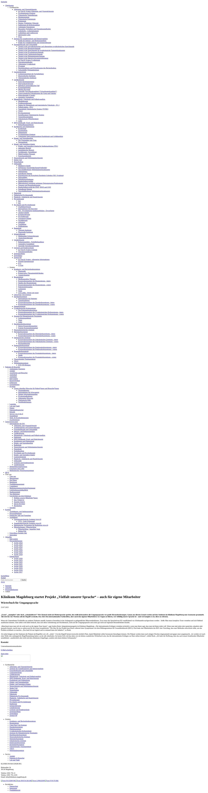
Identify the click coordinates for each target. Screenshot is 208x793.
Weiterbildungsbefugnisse (18, 467)
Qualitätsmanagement (17, 484)
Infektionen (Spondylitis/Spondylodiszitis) (32, 168)
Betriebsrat (13, 482)
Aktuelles (8, 588)
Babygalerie (14, 379)
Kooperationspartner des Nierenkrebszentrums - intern (36, 334)
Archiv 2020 (18, 551)
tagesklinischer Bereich (26, 150)
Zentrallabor (18, 256)
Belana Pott (22, 531)
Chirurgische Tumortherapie (27, 15)
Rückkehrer (18, 506)
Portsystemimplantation (26, 82)
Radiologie (17, 228)
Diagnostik (22, 271)
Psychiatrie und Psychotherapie (24, 205)
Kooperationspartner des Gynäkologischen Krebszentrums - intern (40, 312)
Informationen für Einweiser (27, 209)
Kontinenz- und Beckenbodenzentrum (27, 269)
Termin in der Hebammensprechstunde (31, 56)
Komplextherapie (24, 214)
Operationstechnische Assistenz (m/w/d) (27, 519)
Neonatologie (22, 142)
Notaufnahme (18, 162)
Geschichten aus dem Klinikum (20, 496)
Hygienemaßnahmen (25, 396)
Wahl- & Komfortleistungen (19, 418)
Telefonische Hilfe (24, 400)
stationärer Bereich (24, 148)
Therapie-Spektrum (24, 230)
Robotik (12, 412)
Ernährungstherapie (25, 103)
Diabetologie (22, 132)
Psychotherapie (23, 216)
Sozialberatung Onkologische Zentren (31, 115)
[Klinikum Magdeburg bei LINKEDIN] (38, 781)
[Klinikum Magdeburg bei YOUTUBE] (51, 781)
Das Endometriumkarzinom (27, 310)
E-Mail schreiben (7, 650)
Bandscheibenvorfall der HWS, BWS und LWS (34, 187)
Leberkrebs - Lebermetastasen (28, 31)
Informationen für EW (17, 424)
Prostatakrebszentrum (21, 351)
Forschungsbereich (24, 156)
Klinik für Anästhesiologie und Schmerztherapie (34, 43)
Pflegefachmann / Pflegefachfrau (25, 527)
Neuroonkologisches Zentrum (24, 330)
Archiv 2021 (18, 549)
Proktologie (22, 21)
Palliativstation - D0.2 (25, 107)
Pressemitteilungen (16, 541)
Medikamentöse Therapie (27, 279)
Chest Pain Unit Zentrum (22, 295)
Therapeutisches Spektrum (27, 78)
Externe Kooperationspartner (28, 328)
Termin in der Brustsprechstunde (29, 48)
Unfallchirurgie (19, 240)
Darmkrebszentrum (20, 297)
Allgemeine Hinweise (25, 398)
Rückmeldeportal (24, 343)
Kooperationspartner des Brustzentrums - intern (34, 281)
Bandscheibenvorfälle (25, 181)
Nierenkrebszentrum (21, 332)
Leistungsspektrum (24, 318)
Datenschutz (14, 786)
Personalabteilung (16, 513)
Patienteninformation (25, 287)
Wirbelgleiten (22, 171)
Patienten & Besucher (17, 758)
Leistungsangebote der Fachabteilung (31, 74)
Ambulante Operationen (26, 27)
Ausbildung (22, 224)
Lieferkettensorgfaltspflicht (19, 490)
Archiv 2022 (18, 547)
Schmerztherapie (19, 234)
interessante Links (24, 35)
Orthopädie (18, 164)
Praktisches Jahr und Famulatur (20, 515)
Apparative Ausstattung (26, 244)
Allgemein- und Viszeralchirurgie (25, 9)
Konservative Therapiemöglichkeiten (30, 273)
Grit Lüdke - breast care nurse (28, 293)
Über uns (13, 476)
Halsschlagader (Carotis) (26, 95)
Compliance (14, 486)
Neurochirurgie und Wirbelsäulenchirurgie (28, 158)
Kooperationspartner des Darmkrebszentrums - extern (36, 304)
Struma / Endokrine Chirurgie (28, 23)
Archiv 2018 (18, 554)
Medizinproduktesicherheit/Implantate (22, 488)
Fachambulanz (15, 384)
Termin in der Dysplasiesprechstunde (30, 52)
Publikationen (23, 226)
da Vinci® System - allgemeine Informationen (34, 259)
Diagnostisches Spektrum (27, 76)
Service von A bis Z (16, 414)
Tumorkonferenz (24, 300)
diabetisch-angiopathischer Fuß (28, 86)
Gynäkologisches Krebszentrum (25, 308)
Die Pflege (13, 480)
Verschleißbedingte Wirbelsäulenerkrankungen (34, 170)
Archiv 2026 (18, 558)
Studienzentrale (15, 492)
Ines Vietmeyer (19, 500)
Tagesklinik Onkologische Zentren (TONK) (33, 109)
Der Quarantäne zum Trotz (27, 140)
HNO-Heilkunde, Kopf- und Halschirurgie (28, 123)
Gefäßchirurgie (19, 80)
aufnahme (21, 222)
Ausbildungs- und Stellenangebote (21, 511)
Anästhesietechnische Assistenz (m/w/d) (27, 523)
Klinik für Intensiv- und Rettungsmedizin (32, 41)
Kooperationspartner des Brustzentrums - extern (34, 285)
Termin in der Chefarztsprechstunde (30, 54)
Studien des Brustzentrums (27, 283)
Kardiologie (22, 129)
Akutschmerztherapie (25, 238)
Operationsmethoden (25, 62)
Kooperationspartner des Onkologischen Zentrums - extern (38, 341)
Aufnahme (13, 377)
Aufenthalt (13, 375)
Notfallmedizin (19, 451)
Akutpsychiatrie (23, 213)
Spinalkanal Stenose (25, 173)
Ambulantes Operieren (17, 369)
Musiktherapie (23, 101)
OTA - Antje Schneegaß (26, 521)
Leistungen (22, 289)
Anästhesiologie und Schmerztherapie (27, 427)
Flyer (20, 37)
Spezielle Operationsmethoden (28, 246)
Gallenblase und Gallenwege (28, 33)
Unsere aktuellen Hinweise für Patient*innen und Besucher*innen (36, 388)
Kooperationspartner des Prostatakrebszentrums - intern (37, 353)
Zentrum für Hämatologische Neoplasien (28, 316)
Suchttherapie (23, 220)
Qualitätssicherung (24, 207)
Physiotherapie (19, 199)
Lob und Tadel (15, 406)
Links (20, 121)
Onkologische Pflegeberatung (28, 119)
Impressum (13, 788)
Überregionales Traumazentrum (24, 359)
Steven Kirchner (19, 504)
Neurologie (18, 449)
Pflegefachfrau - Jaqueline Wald (29, 529)
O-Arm (20, 265)
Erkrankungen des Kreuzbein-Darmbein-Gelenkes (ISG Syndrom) (41, 175)
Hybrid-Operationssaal (26, 261)
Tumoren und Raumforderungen (29, 185)
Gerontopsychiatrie (24, 218)
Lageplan (13, 404)
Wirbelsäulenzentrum (21, 363)
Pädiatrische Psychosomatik (23, 195)
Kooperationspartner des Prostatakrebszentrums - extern (37, 357)
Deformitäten (22, 177)
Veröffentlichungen (24, 402)
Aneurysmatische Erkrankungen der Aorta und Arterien (37, 93)
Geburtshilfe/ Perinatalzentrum (28, 70)
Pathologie (17, 193)
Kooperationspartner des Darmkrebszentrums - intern (36, 302)
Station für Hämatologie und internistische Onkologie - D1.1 (38, 105)
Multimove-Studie (24, 166)
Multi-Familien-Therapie (26, 154)
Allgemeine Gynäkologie (26, 64)
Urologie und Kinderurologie (24, 248)
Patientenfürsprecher (17, 410)
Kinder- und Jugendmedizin (23, 138)
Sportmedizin (22, 130)
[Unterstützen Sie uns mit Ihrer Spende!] (15, 661)
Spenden (12, 508)
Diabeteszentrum (19, 306)
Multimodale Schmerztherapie (28, 236)
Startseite (4, 2)
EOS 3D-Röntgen (24, 365)
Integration (13, 535)
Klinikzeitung (14, 556)
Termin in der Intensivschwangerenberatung (33, 58)
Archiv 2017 (18, 572)
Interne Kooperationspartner (27, 326)
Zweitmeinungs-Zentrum (26, 13)
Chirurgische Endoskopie (27, 19)
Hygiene (12, 386)
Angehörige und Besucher (19, 373)
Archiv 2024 (18, 543)
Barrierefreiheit (15, 381)
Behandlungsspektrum (25, 125)
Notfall (3, 578)
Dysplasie (21, 66)
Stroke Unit (18, 160)
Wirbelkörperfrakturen (25, 179)
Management (14, 478)
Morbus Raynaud (24, 89)
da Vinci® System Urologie (27, 250)
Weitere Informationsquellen (27, 394)
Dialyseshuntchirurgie (25, 84)
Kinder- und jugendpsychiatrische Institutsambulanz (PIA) (38, 146)
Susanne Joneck (19, 502)
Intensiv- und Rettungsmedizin (24, 431)
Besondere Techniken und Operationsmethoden (34, 29)
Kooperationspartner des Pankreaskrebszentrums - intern (37, 347)
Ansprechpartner (24, 275)
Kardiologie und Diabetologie (24, 127)
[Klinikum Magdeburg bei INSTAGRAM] (23, 781)
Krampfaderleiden (24, 87)
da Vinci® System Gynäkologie (29, 60)
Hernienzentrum (23, 17)
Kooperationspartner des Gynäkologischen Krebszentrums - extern (41, 314)
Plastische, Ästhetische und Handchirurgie (28, 197)
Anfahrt (12, 371)
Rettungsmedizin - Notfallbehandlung (31, 242)
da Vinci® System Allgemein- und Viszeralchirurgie (36, 11)
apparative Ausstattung (26, 97)
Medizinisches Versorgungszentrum (22, 470)
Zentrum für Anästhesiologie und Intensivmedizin (31, 39)
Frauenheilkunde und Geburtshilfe (25, 44)
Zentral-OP (18, 257)
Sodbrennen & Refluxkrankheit (29, 25)
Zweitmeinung (15, 420)
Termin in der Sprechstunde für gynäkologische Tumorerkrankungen (41, 50)
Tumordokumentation (25, 117)
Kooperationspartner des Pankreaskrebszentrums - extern (37, 349)
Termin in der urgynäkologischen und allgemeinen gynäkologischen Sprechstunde (46, 46)
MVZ (7, 472)
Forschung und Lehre (17, 469)
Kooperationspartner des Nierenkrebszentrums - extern (36, 336)
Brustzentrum (18, 277)
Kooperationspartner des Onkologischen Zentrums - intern (38, 340)
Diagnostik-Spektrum (25, 232)
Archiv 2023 (18, 545)
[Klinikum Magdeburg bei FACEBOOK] (8, 781)
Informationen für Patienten (27, 299)
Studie (20, 355)
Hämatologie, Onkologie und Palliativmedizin (29, 99)
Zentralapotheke (19, 254)
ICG (19, 263)
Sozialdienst (14, 416)
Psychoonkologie (24, 113)
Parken (12, 408)
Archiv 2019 (18, 553)
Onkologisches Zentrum (22, 338)
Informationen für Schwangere (28, 392)
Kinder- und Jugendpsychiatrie (24, 144)
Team (20, 291)
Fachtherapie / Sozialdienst (27, 152)
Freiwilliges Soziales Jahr (18, 533)
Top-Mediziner (15, 494)
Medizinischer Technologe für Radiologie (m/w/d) (31, 525)
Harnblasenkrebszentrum (22, 324)
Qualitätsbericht (15, 790)
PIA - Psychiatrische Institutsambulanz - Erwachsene (36, 211)
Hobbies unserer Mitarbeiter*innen (26, 498)
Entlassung (13, 383)
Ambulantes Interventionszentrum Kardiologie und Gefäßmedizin (40, 136)
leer (19, 201)
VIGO (20, 111)
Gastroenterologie (20, 72)
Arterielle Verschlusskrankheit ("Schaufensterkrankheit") (37, 91)
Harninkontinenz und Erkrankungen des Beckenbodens (37, 68)
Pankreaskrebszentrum (21, 345)
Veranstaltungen (23, 390)
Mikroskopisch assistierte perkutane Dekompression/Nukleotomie (40, 183)
